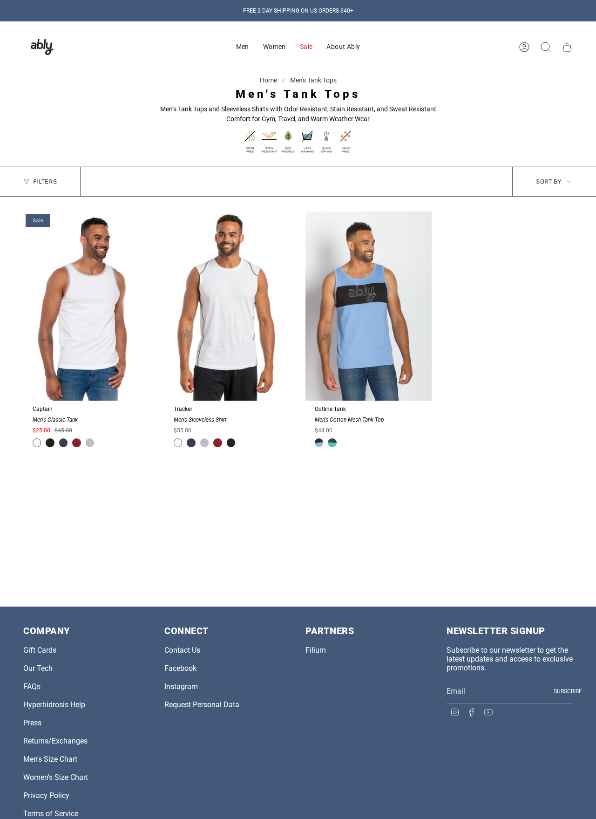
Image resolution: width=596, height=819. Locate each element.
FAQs (32, 686)
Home (269, 80)
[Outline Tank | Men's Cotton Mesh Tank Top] (368, 306)
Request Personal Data (201, 704)
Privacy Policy (46, 795)
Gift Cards (39, 650)
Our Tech (38, 668)
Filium (315, 650)
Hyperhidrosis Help (54, 704)
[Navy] (63, 442)
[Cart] (567, 47)
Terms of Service (50, 813)
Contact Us (182, 650)
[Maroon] (76, 442)
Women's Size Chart (55, 777)
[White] (37, 442)
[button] (242, 47)
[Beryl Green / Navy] (332, 442)
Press (32, 722)
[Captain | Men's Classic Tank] (86, 306)
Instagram (181, 686)
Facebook (180, 668)
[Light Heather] (90, 442)
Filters (45, 181)
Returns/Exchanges (55, 741)
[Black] (50, 442)
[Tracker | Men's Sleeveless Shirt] (227, 306)
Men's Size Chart (50, 759)
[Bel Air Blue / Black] (319, 442)
